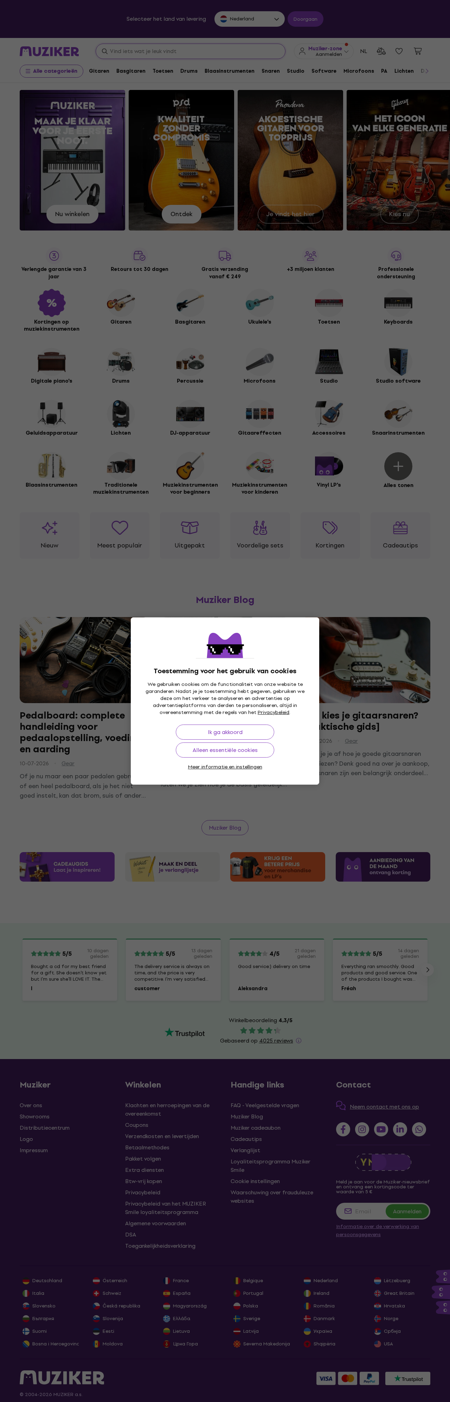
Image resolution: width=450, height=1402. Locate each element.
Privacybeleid (273, 712)
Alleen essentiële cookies (225, 750)
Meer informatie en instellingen (225, 767)
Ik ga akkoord (225, 732)
